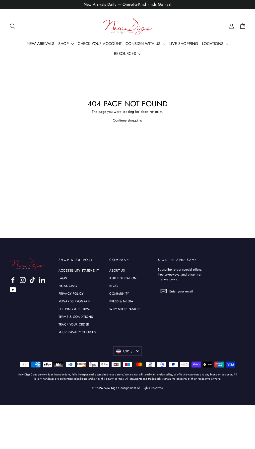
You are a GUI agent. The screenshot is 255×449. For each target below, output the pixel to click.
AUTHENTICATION (122, 278)
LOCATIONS (213, 43)
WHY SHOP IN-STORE (125, 309)
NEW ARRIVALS (40, 43)
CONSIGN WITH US (144, 43)
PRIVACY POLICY (71, 293)
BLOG (113, 286)
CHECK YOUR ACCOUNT (100, 43)
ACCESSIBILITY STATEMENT (79, 270)
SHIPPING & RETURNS (75, 309)
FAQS (63, 278)
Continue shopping (127, 120)
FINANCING (68, 286)
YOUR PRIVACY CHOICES (77, 332)
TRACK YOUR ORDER (74, 324)
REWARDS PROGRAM (74, 301)
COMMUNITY (119, 293)
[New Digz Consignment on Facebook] (13, 280)
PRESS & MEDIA (121, 301)
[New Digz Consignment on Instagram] (23, 280)
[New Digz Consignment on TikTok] (32, 280)
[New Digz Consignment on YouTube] (13, 290)
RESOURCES (125, 53)
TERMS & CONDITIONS (76, 316)
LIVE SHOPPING (183, 43)
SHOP (64, 43)
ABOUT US (117, 270)
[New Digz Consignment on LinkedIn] (42, 280)
